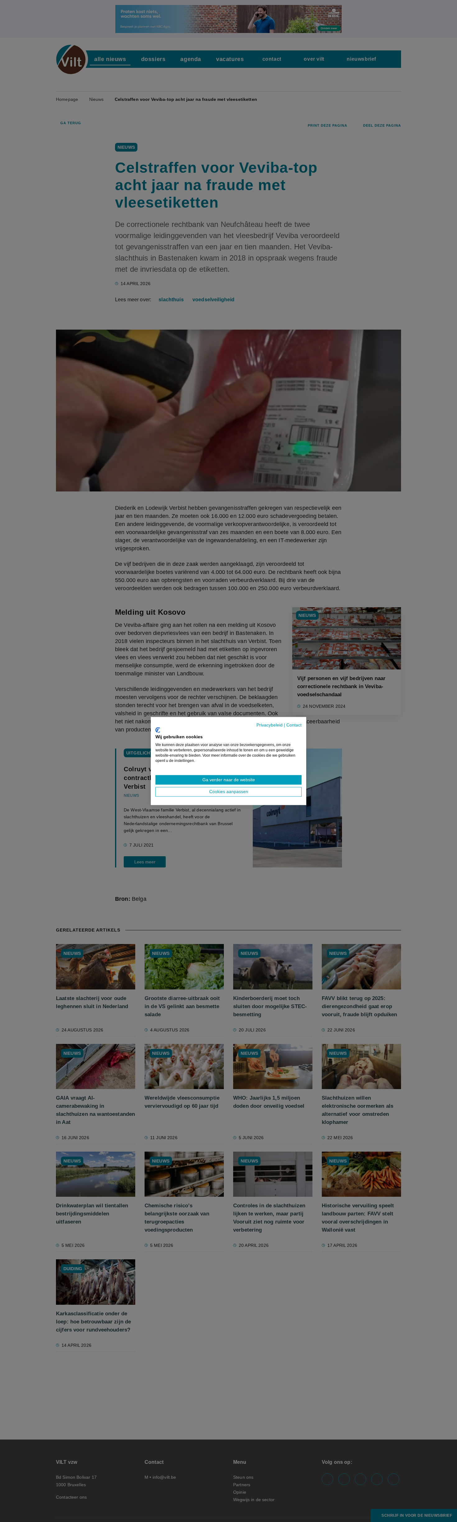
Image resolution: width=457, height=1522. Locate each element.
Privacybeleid (269, 725)
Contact (294, 725)
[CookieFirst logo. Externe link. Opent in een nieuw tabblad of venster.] (157, 730)
